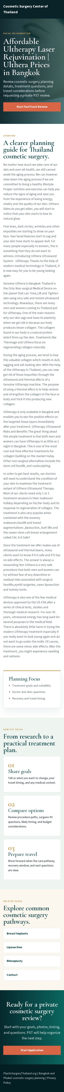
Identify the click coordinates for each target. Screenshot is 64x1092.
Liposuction (14, 947)
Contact (12, 975)
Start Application (32, 1050)
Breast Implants (17, 934)
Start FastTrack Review (32, 107)
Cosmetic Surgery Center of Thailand (25, 9)
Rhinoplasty (14, 961)
